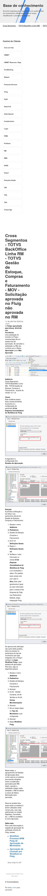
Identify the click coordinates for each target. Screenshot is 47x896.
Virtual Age (8, 210)
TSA (5, 195)
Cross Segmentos (9, 26)
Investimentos (9, 121)
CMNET (6, 55)
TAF (5, 187)
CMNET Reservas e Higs (12, 62)
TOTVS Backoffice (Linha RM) (29, 26)
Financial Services (10, 84)
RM (5, 151)
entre (14, 887)
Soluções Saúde (10, 180)
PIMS (6, 136)
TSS (5, 202)
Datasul (6, 77)
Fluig (6, 92)
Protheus (7, 143)
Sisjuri (6, 173)
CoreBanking (8, 70)
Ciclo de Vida (9, 48)
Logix (6, 129)
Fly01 (6, 99)
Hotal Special (8, 114)
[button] (14, 866)
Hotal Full (7, 106)
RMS (5, 158)
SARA (6, 165)
